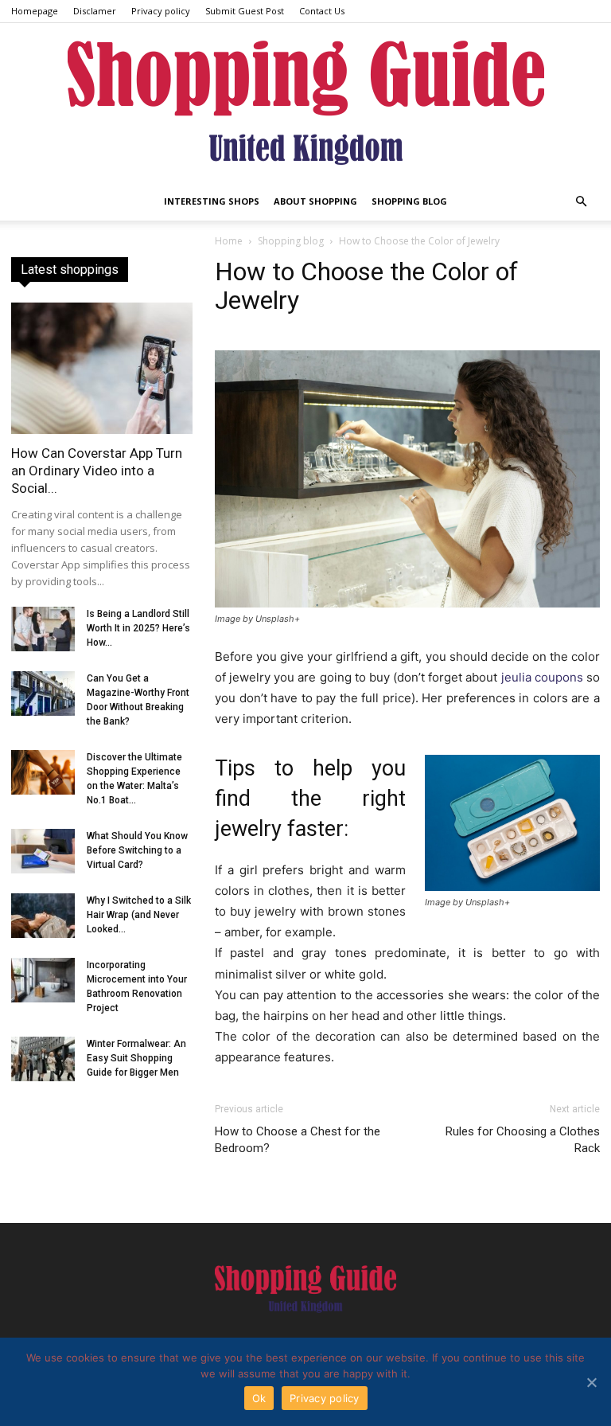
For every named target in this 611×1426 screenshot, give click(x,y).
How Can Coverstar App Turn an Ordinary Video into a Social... (96, 470)
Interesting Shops (211, 201)
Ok (259, 1398)
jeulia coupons (542, 677)
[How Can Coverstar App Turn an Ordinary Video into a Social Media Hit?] (102, 368)
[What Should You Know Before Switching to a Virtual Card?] (43, 851)
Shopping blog (409, 201)
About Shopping (315, 201)
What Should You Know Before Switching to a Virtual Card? (137, 850)
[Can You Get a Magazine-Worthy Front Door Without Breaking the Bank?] (43, 693)
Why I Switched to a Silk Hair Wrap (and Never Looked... (139, 915)
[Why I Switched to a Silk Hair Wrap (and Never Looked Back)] (43, 915)
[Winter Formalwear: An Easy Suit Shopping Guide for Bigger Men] (43, 1059)
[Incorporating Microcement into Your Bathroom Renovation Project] (43, 980)
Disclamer (94, 11)
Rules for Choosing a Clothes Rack (523, 1139)
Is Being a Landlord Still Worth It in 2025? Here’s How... (138, 628)
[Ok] (591, 1382)
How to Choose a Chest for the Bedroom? (297, 1139)
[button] (581, 201)
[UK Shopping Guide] (305, 102)
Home (229, 241)
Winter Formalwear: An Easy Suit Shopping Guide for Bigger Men (136, 1058)
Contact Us (321, 11)
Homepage (34, 11)
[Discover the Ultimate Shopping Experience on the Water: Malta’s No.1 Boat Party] (43, 772)
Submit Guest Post (244, 11)
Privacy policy (160, 11)
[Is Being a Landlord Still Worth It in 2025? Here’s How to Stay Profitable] (43, 629)
